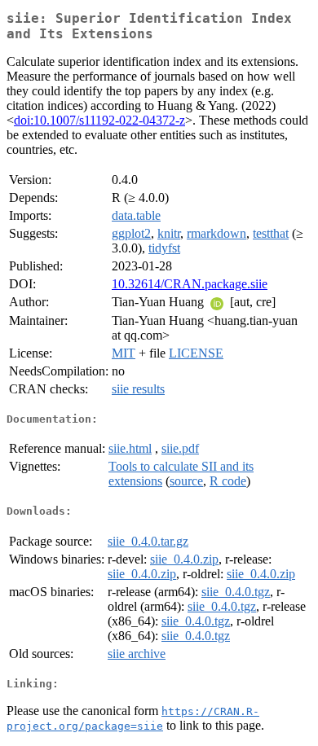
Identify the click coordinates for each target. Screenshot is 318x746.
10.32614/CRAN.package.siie (189, 284)
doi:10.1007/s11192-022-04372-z (99, 120)
